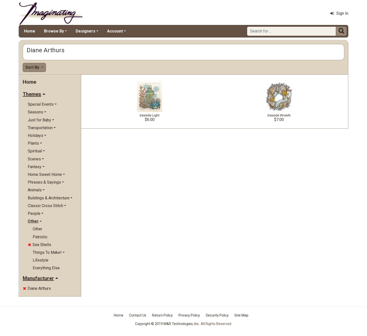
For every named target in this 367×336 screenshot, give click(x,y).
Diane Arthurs (37, 288)
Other (37, 229)
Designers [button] (85, 31)
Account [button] (115, 31)
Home (29, 31)
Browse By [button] (54, 31)
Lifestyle (40, 260)
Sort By (32, 67)
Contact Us (137, 315)
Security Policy (217, 315)
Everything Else (46, 268)
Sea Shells (39, 244)
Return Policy (162, 315)
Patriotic (40, 237)
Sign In (342, 13)
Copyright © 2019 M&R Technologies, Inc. (167, 324)
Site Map (241, 315)
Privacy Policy (189, 315)
